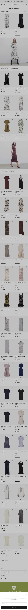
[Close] (26, 594)
